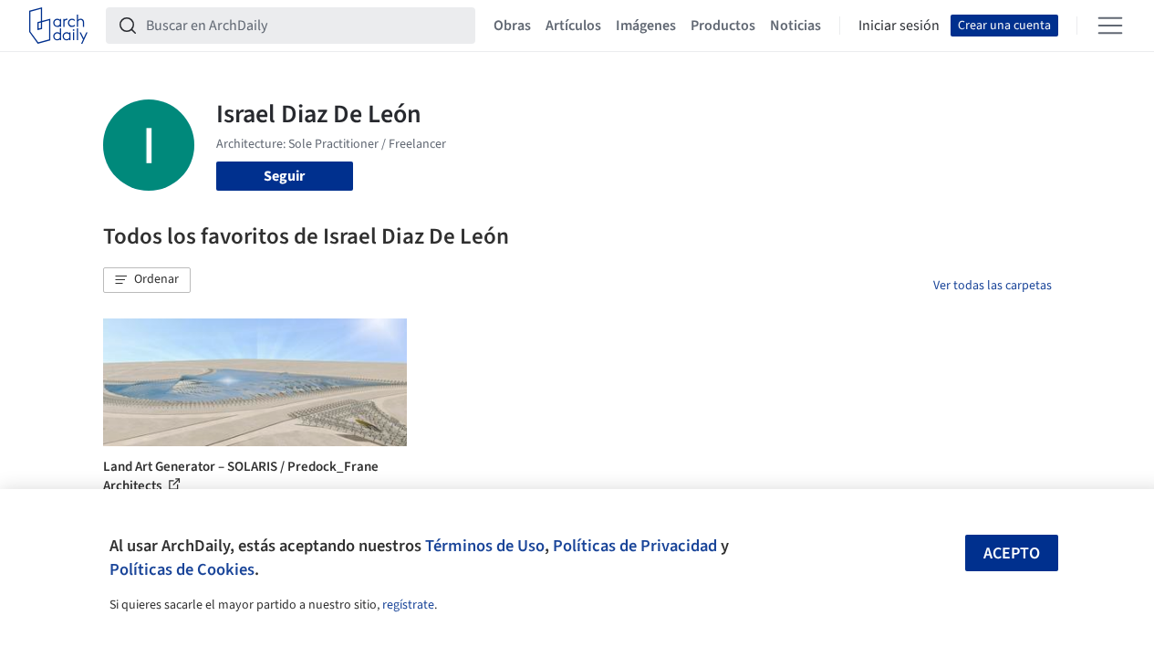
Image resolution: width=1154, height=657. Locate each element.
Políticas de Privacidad (635, 546)
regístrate (408, 605)
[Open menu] (1110, 25)
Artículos (573, 26)
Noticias (795, 26)
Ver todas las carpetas (992, 285)
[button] (147, 280)
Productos (723, 26)
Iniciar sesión (899, 26)
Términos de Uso (485, 546)
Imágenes (646, 26)
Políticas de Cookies (182, 569)
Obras (512, 26)
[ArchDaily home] (58, 25)
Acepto (1011, 553)
